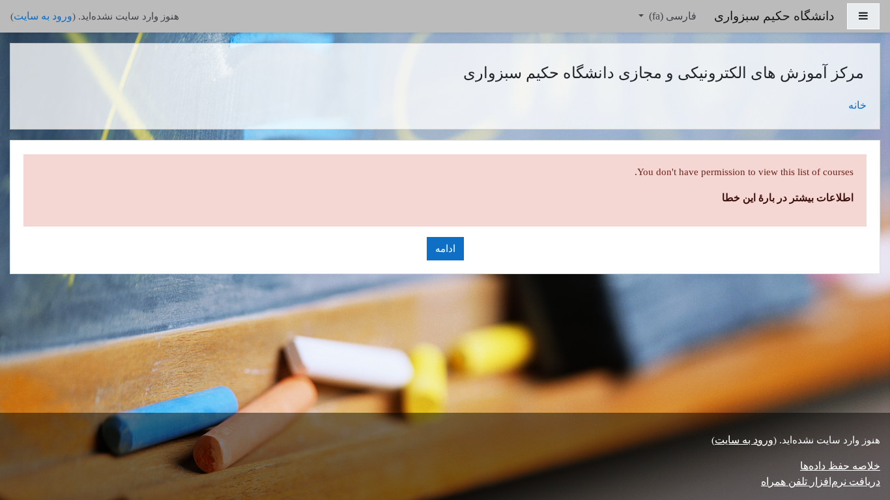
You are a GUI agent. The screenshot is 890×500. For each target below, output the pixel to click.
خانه (857, 105)
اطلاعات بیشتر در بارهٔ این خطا (788, 197)
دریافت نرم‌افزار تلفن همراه (820, 481)
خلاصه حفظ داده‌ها (840, 465)
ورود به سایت (43, 15)
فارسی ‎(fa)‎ (671, 15)
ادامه (445, 248)
